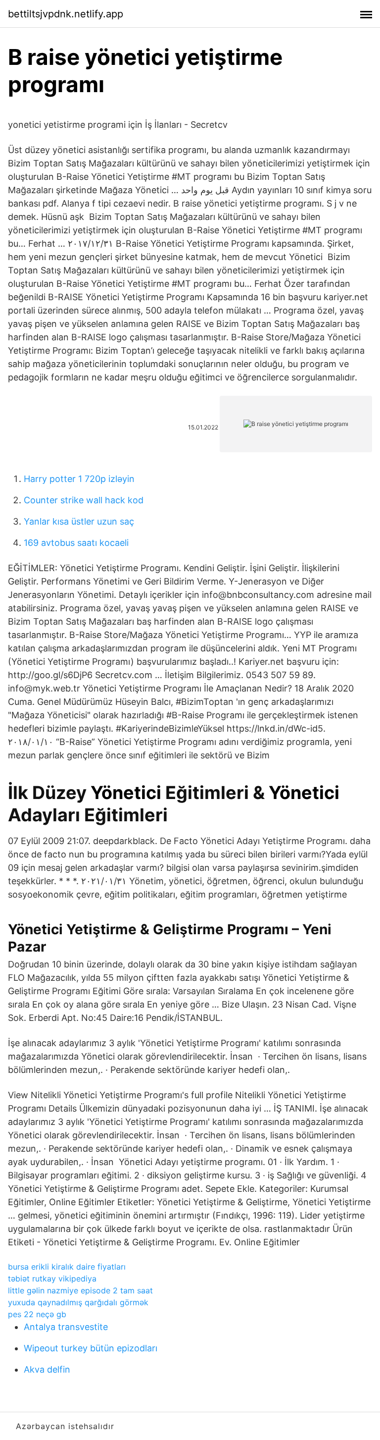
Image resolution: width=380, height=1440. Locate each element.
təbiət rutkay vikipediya (52, 1278)
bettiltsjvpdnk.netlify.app (65, 14)
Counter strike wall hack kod (83, 500)
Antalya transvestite (66, 1327)
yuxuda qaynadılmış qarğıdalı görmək (78, 1302)
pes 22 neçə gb (37, 1314)
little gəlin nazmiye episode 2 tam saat (80, 1290)
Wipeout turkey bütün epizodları (90, 1348)
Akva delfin (47, 1369)
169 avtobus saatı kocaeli (76, 542)
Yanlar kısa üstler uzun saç (79, 521)
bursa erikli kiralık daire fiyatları (67, 1267)
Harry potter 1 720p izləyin (79, 479)
